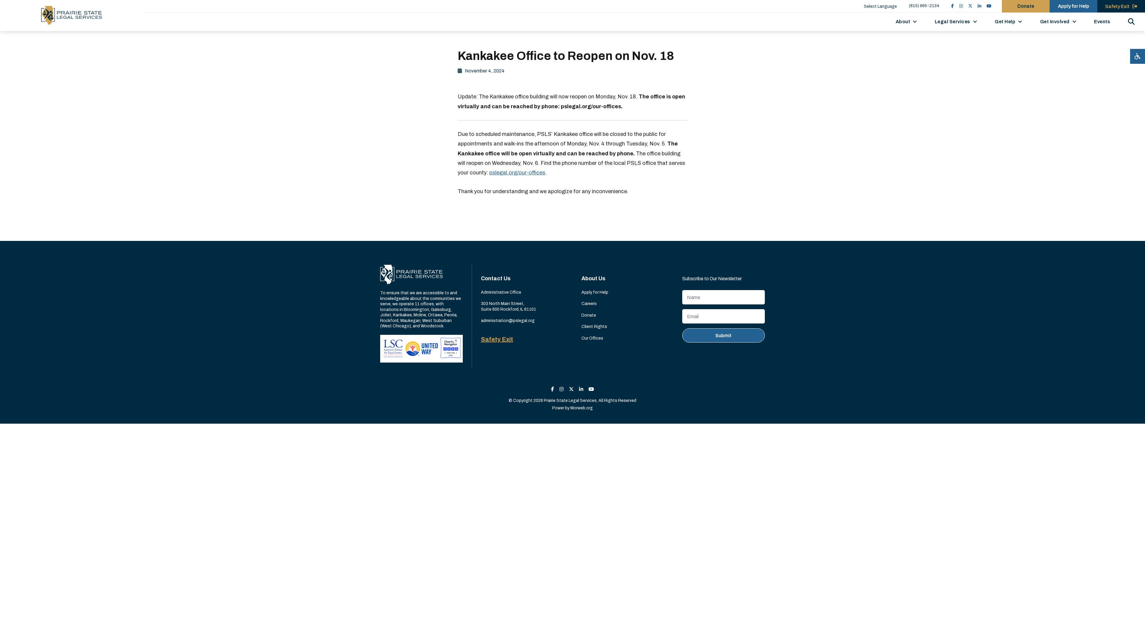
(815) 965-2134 (924, 6)
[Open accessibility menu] (1137, 56)
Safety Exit (497, 339)
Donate (1025, 6)
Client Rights (594, 326)
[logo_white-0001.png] (411, 274)
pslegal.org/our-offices (517, 173)
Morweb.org (581, 408)
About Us (593, 278)
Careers (589, 303)
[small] (952, 6)
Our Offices (592, 338)
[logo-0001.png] (71, 15)
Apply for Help (1073, 6)
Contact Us (495, 278)
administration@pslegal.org (508, 320)
